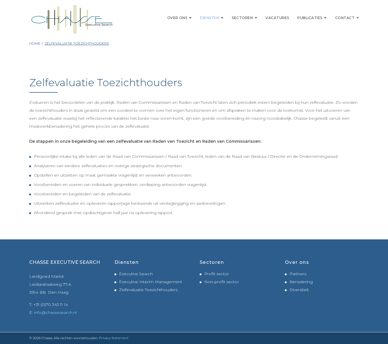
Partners (297, 273)
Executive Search (136, 273)
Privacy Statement (114, 338)
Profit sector (216, 273)
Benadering (301, 281)
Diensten (209, 18)
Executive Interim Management (150, 281)
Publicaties (309, 18)
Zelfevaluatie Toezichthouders (148, 289)
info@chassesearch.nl (55, 312)
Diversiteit (299, 289)
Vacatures (277, 18)
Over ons (177, 18)
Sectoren (242, 18)
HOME (34, 43)
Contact (344, 18)
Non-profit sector (221, 281)
